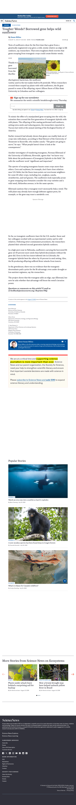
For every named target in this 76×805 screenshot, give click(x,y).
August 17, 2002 (32, 299)
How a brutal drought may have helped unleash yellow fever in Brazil (52, 685)
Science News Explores (10, 733)
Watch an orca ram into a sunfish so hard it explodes (28, 500)
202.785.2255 (70, 788)
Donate (4, 779)
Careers (4, 781)
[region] (38, 680)
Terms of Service (61, 790)
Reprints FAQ (41, 291)
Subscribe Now (52, 16)
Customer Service (7, 749)
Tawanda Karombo (14, 545)
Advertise (4, 766)
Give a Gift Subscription (8, 747)
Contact (4, 768)
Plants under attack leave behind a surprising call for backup (21, 685)
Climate (11, 583)
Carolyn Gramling (14, 588)
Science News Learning (10, 736)
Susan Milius (16, 37)
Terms (32, 109)
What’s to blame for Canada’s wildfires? (23, 586)
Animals (11, 497)
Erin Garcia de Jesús (15, 690)
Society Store (6, 776)
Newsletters (5, 761)
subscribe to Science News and (36, 380)
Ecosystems (16, 25)
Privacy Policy (39, 109)
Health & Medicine (45, 680)
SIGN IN (68, 21)
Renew (4, 745)
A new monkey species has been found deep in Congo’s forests (31, 543)
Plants (10, 680)
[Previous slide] (3, 674)
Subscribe (5, 743)
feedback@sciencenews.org (22, 291)
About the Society (7, 774)
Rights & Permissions (8, 764)
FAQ (3, 759)
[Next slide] (72, 674)
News (6, 25)
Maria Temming (14, 502)
